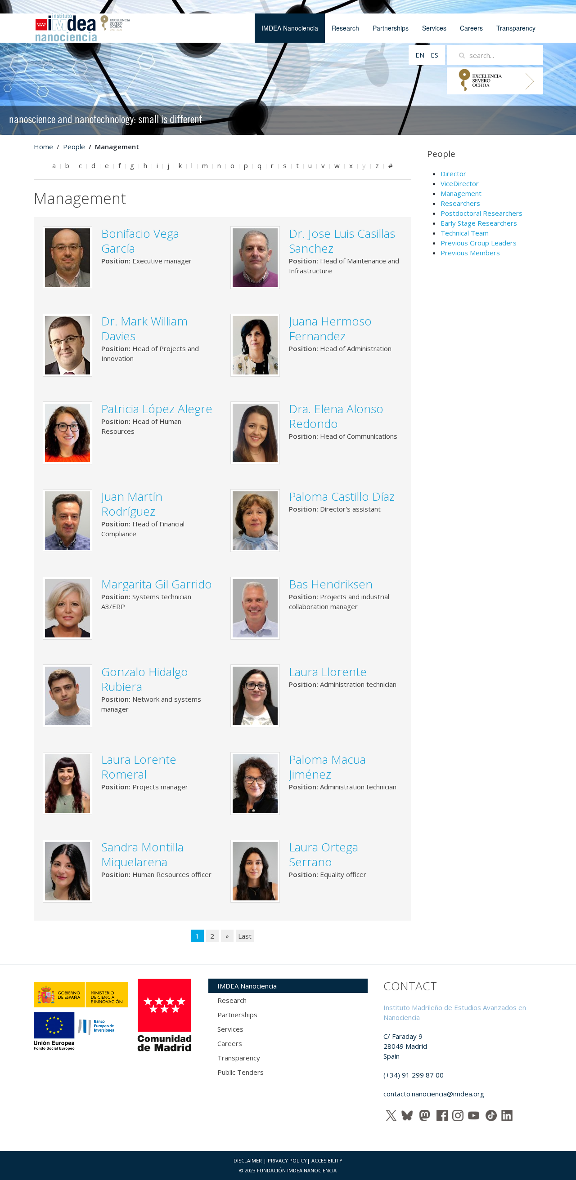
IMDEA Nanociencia (289, 27)
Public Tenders (240, 1072)
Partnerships (391, 27)
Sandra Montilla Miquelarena (142, 854)
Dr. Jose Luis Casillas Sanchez (342, 240)
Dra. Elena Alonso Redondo (336, 416)
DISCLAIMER (248, 1160)
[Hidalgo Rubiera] (67, 694)
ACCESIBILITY (326, 1160)
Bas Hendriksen (331, 584)
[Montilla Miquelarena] (67, 870)
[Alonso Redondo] (255, 431)
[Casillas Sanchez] (255, 256)
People (74, 146)
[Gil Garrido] (67, 607)
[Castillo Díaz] (255, 519)
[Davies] (67, 344)
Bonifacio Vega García (140, 240)
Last (245, 935)
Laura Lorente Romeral (138, 766)
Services (434, 27)
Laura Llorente (328, 671)
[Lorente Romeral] (67, 782)
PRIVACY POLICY (287, 1160)
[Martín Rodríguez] (67, 519)
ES (434, 54)
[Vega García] (67, 256)
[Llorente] (255, 694)
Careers (471, 27)
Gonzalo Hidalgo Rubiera (144, 679)
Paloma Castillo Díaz (342, 496)
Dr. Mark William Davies (144, 328)
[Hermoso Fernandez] (255, 344)
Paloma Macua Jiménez (327, 766)
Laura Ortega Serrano (323, 854)
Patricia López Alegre (156, 409)
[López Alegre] (67, 431)
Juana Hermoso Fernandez (330, 328)
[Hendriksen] (255, 607)
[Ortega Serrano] (255, 870)
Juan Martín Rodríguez (131, 503)
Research (345, 27)
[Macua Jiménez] (255, 782)
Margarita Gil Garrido (156, 584)
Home (43, 146)
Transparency (516, 27)
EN (420, 54)
